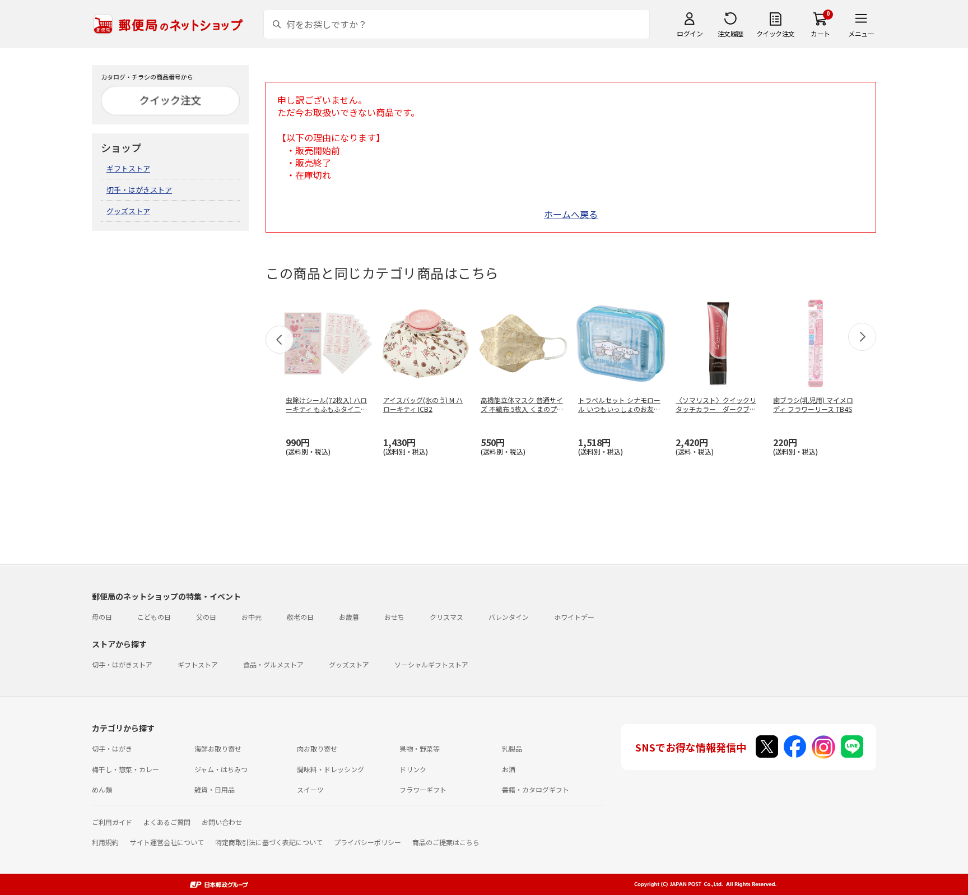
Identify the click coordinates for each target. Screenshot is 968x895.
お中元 (251, 617)
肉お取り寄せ (317, 748)
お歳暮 (349, 617)
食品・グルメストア (273, 664)
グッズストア (128, 211)
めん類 (102, 789)
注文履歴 (730, 33)
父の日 (206, 617)
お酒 (508, 769)
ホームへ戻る (571, 214)
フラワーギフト (422, 789)
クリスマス (446, 617)
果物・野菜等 (419, 748)
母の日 (102, 617)
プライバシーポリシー (367, 842)
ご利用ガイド (112, 822)
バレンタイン (508, 617)
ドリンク (412, 769)
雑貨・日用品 (214, 789)
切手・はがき (112, 748)
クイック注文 (775, 33)
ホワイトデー (574, 617)
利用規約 (105, 842)
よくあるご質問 (166, 822)
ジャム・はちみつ (221, 769)
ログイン (689, 33)
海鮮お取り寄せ (217, 748)
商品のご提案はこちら (446, 842)
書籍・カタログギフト (535, 789)
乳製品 (512, 748)
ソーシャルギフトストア (431, 664)
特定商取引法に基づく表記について (269, 842)
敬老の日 (300, 617)
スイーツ (310, 789)
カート (820, 33)
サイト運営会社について (167, 842)
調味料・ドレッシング (330, 769)
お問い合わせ (222, 822)
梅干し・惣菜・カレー (125, 769)
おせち (394, 617)
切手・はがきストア (139, 189)
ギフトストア (128, 168)
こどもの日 (154, 617)
